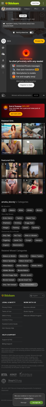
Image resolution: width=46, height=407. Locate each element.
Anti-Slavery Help (8, 328)
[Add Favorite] (3, 41)
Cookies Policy (7, 320)
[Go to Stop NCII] (15, 381)
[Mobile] (4, 210)
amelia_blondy (8, 202)
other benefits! (30, 81)
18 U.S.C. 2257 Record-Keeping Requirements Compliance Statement (21, 389)
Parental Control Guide (9, 324)
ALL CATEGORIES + (28, 285)
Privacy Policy (7, 307)
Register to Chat (26, 85)
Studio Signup (28, 311)
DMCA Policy (6, 316)
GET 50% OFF (16, 114)
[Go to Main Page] (14, 3)
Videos (27, 9)
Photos (38, 9)
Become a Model (29, 307)
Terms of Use (6, 311)
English (35, 295)
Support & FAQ (7, 340)
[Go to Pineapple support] (3, 381)
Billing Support (7, 344)
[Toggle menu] (2, 3)
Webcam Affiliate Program (32, 316)
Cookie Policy (28, 398)
